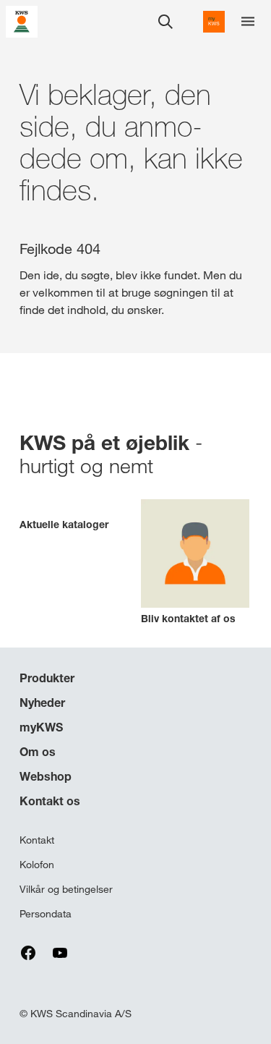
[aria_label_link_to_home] (22, 20)
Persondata (46, 913)
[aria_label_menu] (248, 21)
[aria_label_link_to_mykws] (214, 22)
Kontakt (37, 839)
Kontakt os (50, 801)
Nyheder (42, 702)
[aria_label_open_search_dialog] (165, 21)
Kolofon (37, 864)
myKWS (41, 727)
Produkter (47, 678)
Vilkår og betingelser (66, 889)
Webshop (46, 776)
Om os (38, 751)
